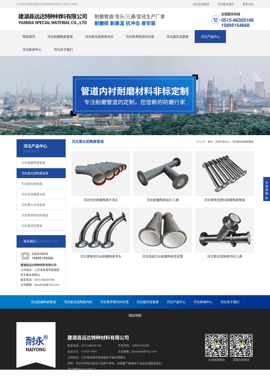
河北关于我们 (63, 49)
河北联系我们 (226, 4)
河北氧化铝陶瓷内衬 (99, 36)
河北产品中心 (210, 36)
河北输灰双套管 (177, 36)
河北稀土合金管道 (33, 204)
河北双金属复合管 (33, 194)
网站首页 (29, 36)
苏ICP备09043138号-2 (81, 369)
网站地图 (135, 315)
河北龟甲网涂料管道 (35, 215)
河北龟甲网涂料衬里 (140, 36)
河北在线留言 (201, 4)
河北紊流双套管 (32, 225)
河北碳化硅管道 (32, 183)
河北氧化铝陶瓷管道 (35, 173)
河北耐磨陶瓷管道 (60, 36)
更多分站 (248, 4)
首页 (210, 141)
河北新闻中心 (32, 49)
